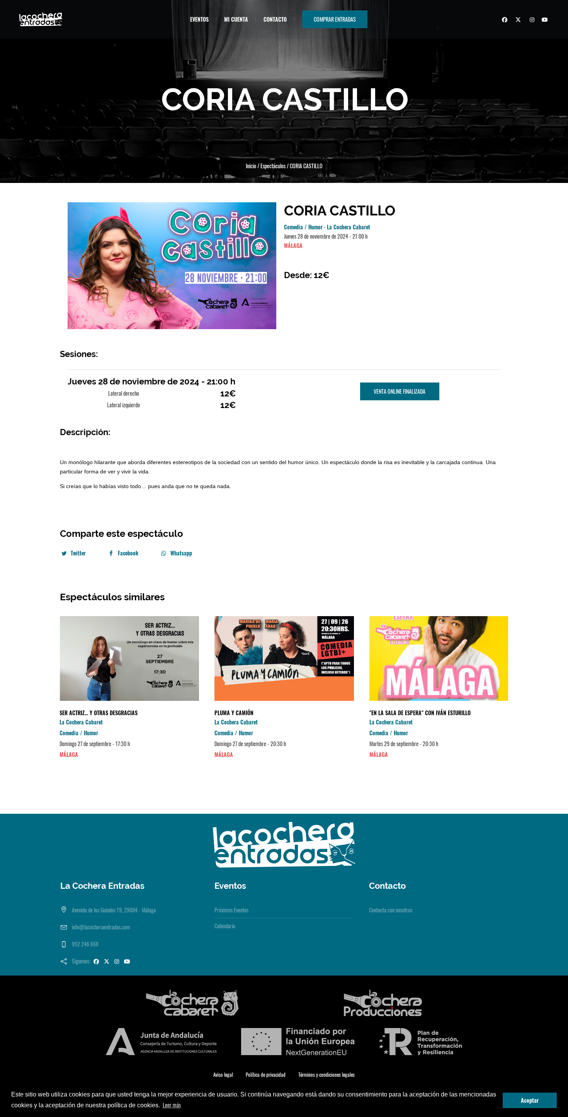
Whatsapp (181, 553)
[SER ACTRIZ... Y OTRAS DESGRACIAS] (129, 658)
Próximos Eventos (231, 910)
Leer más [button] (172, 1105)
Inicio (251, 166)
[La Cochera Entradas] (284, 844)
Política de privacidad (266, 1074)
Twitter (78, 553)
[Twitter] (517, 20)
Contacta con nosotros (390, 910)
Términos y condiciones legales (326, 1074)
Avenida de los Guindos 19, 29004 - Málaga (114, 910)
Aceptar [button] (530, 1100)
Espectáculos (273, 166)
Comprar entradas (335, 19)
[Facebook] (503, 20)
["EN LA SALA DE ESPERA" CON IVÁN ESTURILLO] (439, 658)
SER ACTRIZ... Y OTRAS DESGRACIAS (99, 713)
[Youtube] (544, 20)
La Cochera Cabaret (348, 227)
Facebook (128, 553)
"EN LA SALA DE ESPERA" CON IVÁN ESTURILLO (420, 713)
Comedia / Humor (303, 227)
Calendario (224, 926)
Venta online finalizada (399, 391)
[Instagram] (530, 20)
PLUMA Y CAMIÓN (233, 713)
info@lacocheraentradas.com (101, 927)
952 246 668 (85, 944)
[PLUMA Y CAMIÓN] (284, 658)
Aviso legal (223, 1074)
